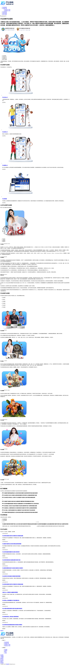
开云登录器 (4, 198)
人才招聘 (1, 657)
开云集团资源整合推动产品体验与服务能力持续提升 (12, 568)
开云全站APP (5, 97)
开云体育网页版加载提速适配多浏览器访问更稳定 (12, 624)
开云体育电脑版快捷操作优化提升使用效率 (10, 551)
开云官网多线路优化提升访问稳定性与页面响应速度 (12, 535)
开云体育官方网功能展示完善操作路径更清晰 (11, 576)
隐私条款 (1, 660)
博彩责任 (1, 658)
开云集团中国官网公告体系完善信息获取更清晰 (11, 543)
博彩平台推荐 (4, 14)
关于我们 (1, 654)
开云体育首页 (4, 7)
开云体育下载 (4, 8)
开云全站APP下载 (7, 9)
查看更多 (1, 630)
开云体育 (5, 649)
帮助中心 (1, 661)
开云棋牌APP (5, 165)
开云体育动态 (4, 11)
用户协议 (1, 659)
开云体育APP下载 (7, 10)
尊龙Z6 (5, 651)
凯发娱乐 (5, 650)
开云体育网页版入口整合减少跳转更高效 (10, 616)
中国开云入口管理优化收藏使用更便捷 (10, 592)
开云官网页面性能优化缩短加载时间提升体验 (11, 559)
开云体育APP (5, 131)
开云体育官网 (6, 642)
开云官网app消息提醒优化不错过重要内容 (10, 600)
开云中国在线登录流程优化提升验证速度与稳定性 (12, 608)
